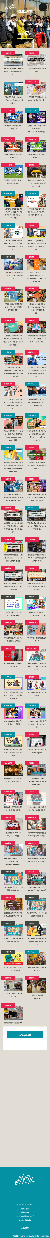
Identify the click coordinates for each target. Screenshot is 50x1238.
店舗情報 (25, 1208)
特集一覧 (25, 1212)
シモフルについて (25, 1204)
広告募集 (25, 1228)
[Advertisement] (25, 1079)
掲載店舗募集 (25, 1220)
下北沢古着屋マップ (25, 1216)
